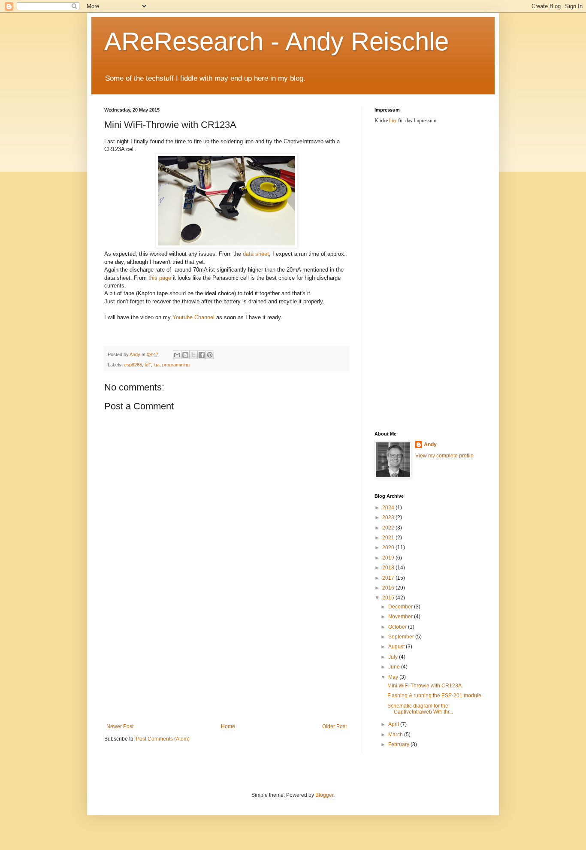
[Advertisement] (226, 659)
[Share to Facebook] (201, 355)
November (401, 617)
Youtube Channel (193, 317)
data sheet (256, 254)
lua (157, 364)
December (401, 607)
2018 (389, 568)
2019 (389, 558)
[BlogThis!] (185, 355)
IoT (148, 364)
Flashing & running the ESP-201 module (434, 696)
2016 (389, 588)
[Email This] (177, 355)
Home (228, 726)
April (394, 724)
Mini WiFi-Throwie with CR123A (424, 686)
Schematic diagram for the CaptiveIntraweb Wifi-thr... (420, 709)
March (396, 735)
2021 (389, 538)
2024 (389, 508)
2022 (389, 528)
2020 (389, 547)
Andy (430, 445)
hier (393, 121)
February (399, 744)
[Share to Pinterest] (209, 355)
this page (159, 278)
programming (176, 364)
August (397, 647)
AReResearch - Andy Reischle (276, 41)
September (401, 637)
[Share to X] (193, 355)
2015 (389, 598)
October (398, 627)
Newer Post (119, 726)
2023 (389, 517)
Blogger (324, 795)
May (393, 677)
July (393, 657)
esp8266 (133, 364)
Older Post (334, 726)
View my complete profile (444, 456)
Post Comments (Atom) (163, 739)
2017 (389, 578)
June (394, 667)
